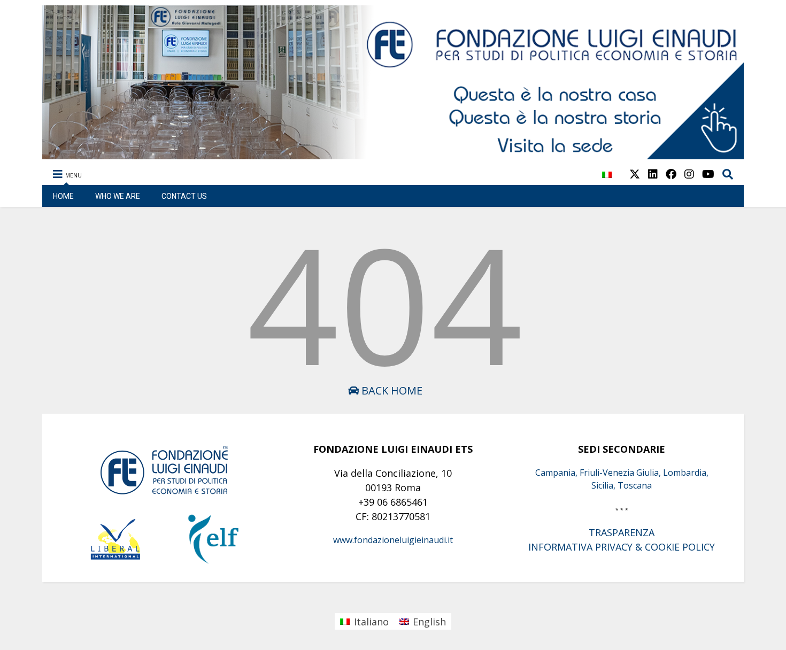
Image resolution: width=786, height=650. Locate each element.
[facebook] (671, 174)
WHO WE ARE (117, 196)
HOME (63, 196)
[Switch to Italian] (607, 180)
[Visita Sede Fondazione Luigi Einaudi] (393, 154)
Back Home (390, 390)
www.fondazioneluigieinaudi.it (393, 540)
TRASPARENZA (621, 532)
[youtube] (708, 174)
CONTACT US (184, 196)
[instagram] (689, 174)
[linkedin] (653, 174)
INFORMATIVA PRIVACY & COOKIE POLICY (621, 546)
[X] (634, 174)
